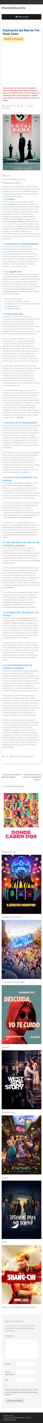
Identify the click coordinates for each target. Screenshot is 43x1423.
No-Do (4, 1242)
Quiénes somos (8, 1416)
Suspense (31, 756)
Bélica (15, 756)
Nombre (8, 1364)
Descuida (5, 1047)
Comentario (10, 1336)
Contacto (28, 1418)
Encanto (5, 1177)
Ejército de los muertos (12, 917)
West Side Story (8, 1112)
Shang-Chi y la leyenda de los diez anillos (19, 1307)
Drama (20, 756)
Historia (24, 756)
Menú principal (23, 17)
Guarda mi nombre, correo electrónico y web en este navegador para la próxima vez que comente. (21, 1392)
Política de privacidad (9, 1420)
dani (22, 106)
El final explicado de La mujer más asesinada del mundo (32, 777)
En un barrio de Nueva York (13, 982)
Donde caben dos (9, 851)
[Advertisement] (21, 65)
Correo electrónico (10, 1373)
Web (6, 1380)
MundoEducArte (13, 8)
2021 (6, 756)
